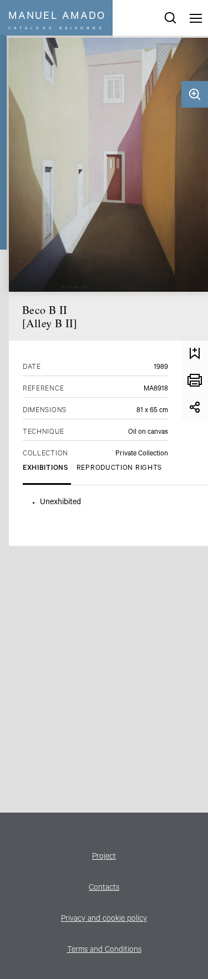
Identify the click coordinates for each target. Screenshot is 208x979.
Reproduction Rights (119, 469)
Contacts (104, 888)
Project (104, 857)
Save (194, 354)
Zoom (194, 94)
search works (170, 17)
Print (194, 380)
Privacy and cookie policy (104, 919)
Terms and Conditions (104, 950)
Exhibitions (45, 469)
